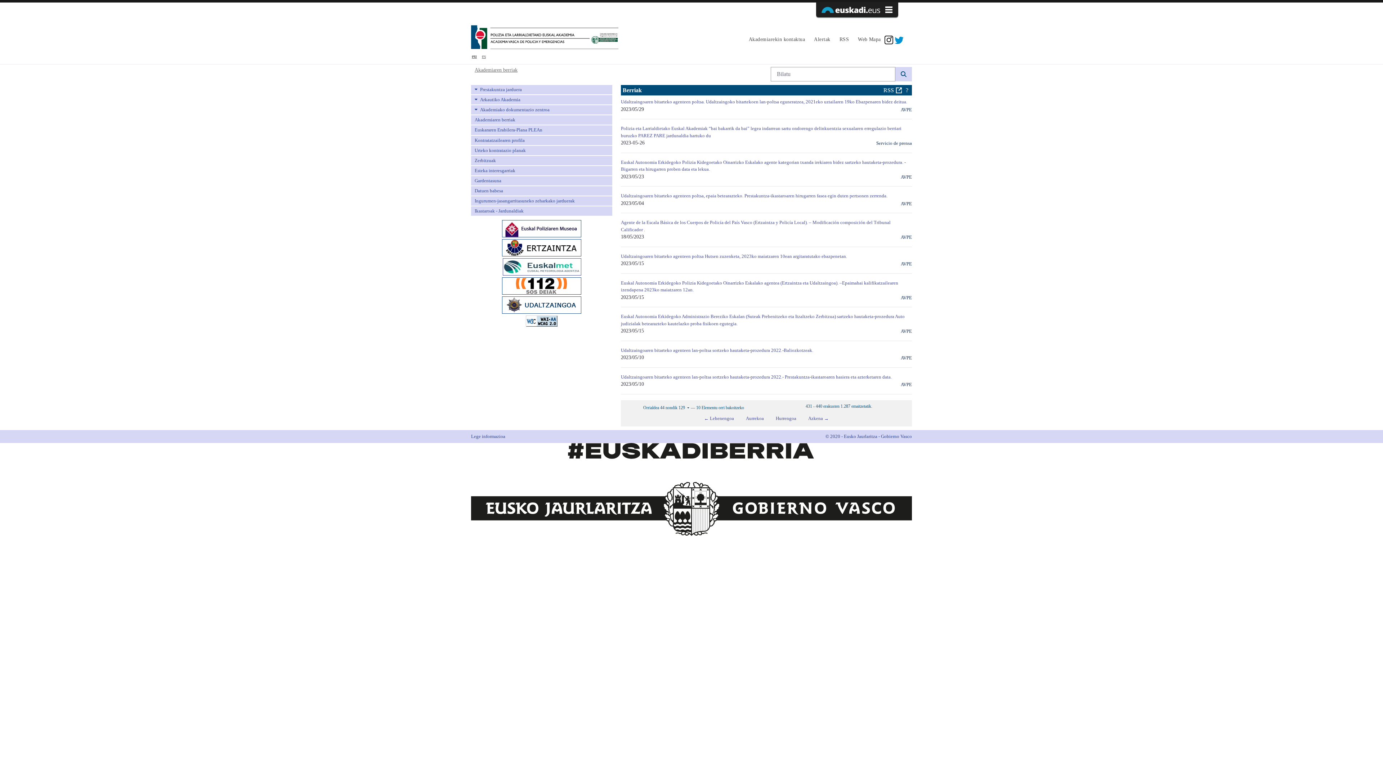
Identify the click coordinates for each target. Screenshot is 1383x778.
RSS (888, 90)
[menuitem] (776, 40)
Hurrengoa (786, 418)
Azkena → (818, 418)
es (484, 56)
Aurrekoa (755, 418)
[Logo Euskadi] (857, 9)
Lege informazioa (488, 436)
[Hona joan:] (544, 37)
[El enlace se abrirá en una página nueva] (541, 228)
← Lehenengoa (719, 418)
